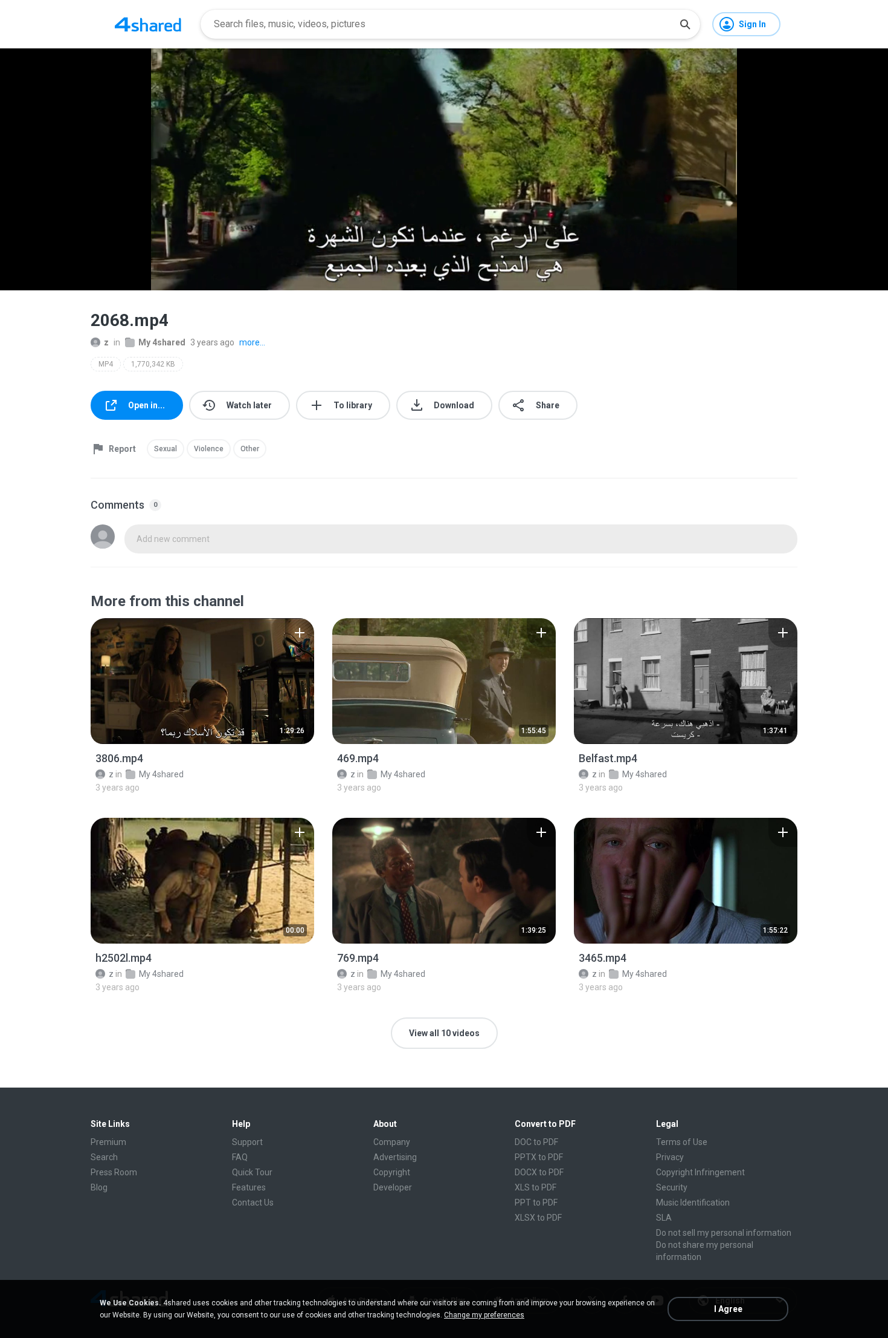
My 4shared (161, 342)
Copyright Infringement (700, 1172)
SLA (664, 1217)
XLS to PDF (535, 1187)
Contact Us (253, 1202)
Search (104, 1157)
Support (247, 1142)
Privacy (670, 1157)
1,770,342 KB (153, 364)
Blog (99, 1187)
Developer (392, 1187)
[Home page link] (148, 24)
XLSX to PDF (538, 1217)
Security (671, 1187)
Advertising (395, 1157)
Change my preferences (484, 1315)
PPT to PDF (536, 1202)
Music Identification (693, 1202)
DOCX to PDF (539, 1172)
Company (391, 1142)
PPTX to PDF (539, 1157)
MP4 (105, 364)
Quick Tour (252, 1172)
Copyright (391, 1172)
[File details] (202, 681)
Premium (108, 1142)
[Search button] (685, 24)
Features (249, 1187)
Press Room (114, 1172)
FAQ (240, 1157)
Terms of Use (681, 1142)
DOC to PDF (536, 1142)
